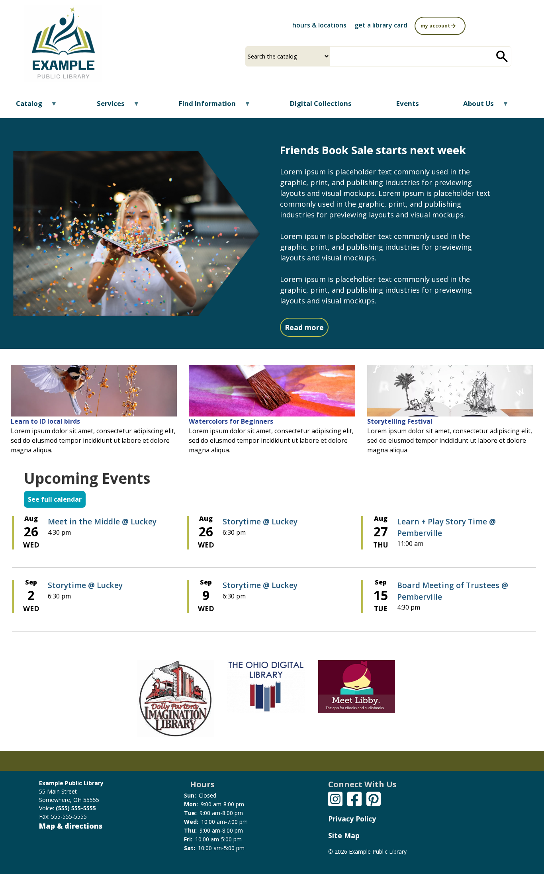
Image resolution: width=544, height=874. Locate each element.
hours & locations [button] (319, 25)
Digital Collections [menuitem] (321, 103)
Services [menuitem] (105, 106)
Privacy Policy (352, 818)
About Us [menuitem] (473, 106)
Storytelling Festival (399, 421)
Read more (307, 327)
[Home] (63, 43)
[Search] (502, 56)
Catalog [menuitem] (24, 106)
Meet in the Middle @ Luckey (102, 521)
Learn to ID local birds (45, 421)
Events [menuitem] (407, 103)
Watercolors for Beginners (231, 421)
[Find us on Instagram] (335, 798)
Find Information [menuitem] (202, 106)
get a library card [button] (380, 25)
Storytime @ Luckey (260, 521)
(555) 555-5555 (76, 808)
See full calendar (55, 499)
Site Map (344, 835)
